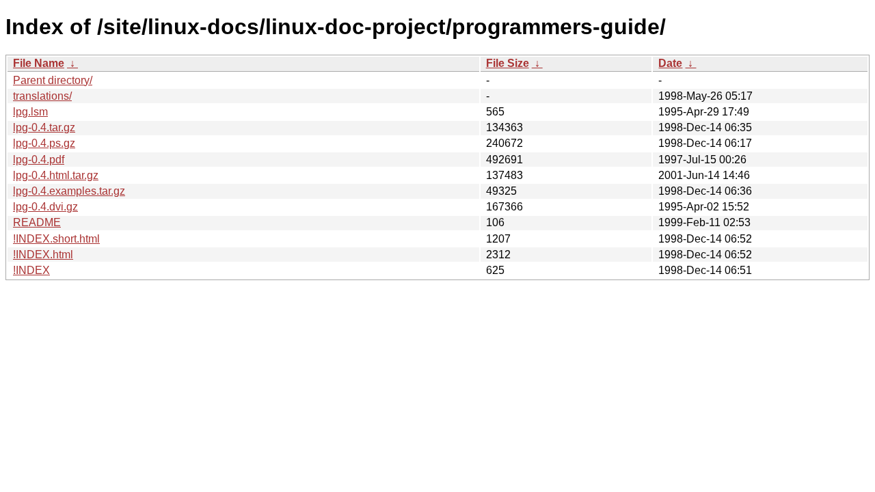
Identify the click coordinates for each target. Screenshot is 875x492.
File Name (38, 63)
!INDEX (31, 270)
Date (670, 63)
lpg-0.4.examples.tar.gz (69, 191)
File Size (507, 63)
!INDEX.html (43, 254)
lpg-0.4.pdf (38, 159)
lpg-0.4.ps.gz (44, 143)
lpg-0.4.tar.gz (44, 127)
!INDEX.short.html (56, 239)
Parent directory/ (52, 80)
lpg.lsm (30, 112)
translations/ (42, 96)
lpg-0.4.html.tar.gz (55, 175)
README (37, 222)
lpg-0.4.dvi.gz (45, 207)
